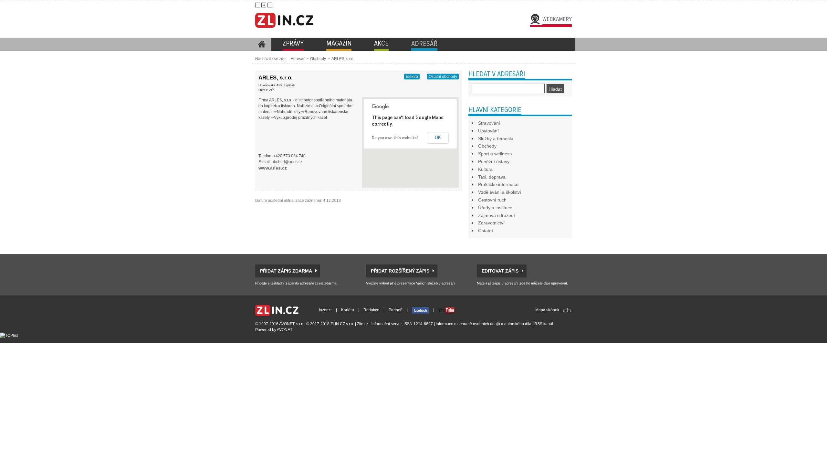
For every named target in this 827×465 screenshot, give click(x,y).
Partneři (396, 310)
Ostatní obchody (443, 76)
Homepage (261, 44)
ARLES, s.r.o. (342, 59)
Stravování (489, 123)
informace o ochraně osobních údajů (468, 324)
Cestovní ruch (492, 199)
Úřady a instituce (495, 207)
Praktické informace (498, 184)
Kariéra (347, 310)
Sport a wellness (495, 153)
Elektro (412, 76)
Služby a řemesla (495, 138)
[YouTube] (447, 310)
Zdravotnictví (491, 222)
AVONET (284, 329)
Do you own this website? (395, 138)
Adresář (298, 59)
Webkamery (557, 19)
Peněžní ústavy (493, 161)
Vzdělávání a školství (499, 192)
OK (438, 137)
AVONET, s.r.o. (291, 324)
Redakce (371, 310)
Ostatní (485, 230)
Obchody (318, 59)
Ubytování (488, 130)
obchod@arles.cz (287, 162)
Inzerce (325, 310)
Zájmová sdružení (496, 215)
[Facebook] (420, 310)
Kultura (485, 169)
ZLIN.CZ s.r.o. (342, 324)
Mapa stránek (547, 310)
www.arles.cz (272, 167)
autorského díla (517, 324)
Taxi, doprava (492, 177)
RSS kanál (543, 324)
